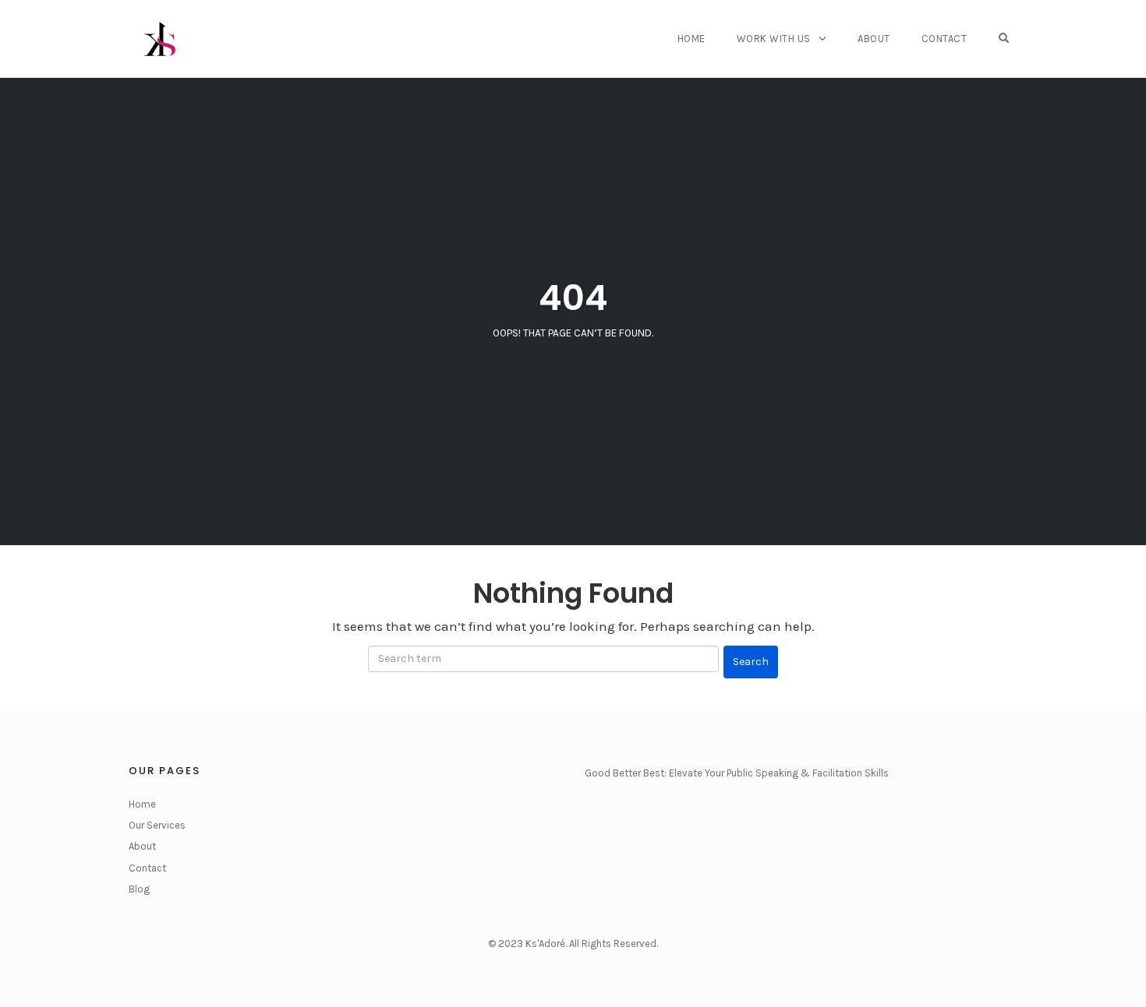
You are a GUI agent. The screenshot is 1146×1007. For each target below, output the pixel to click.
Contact (944, 38)
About (874, 38)
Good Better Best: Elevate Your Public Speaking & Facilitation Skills (737, 773)
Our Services (157, 825)
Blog (139, 889)
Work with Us (774, 38)
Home (691, 38)
